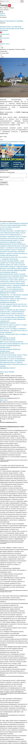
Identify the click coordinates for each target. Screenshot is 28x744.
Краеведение (4, 30)
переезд (22, 141)
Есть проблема (18, 21)
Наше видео (10, 21)
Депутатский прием (17, 28)
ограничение (4, 143)
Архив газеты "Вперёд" (7, 372)
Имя (1, 180)
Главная (2, 13)
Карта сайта (3, 400)
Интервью (3, 26)
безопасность (15, 141)
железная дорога (5, 141)
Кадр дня (3, 21)
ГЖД (9, 143)
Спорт (20, 26)
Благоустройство (5, 28)
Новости (2, 15)
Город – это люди (12, 26)
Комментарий (4, 177)
